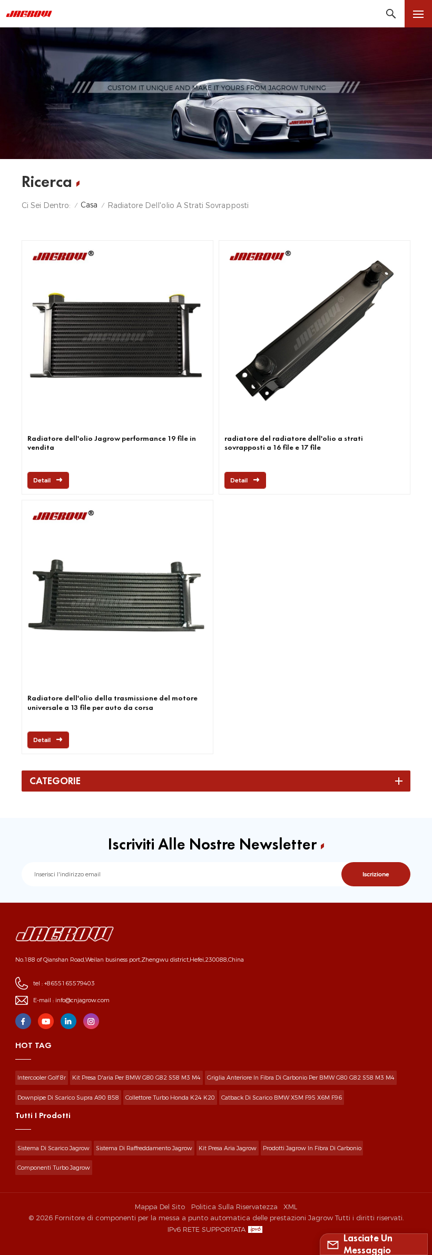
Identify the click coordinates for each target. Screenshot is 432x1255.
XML (290, 1206)
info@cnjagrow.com (82, 1000)
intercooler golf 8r (41, 1077)
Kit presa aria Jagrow (228, 1148)
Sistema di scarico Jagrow (53, 1148)
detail (42, 480)
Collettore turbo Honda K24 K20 (170, 1097)
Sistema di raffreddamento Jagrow (144, 1148)
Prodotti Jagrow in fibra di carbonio (312, 1148)
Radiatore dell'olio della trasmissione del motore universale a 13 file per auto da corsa (112, 703)
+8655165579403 (69, 983)
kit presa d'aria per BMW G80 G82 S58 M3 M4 (136, 1077)
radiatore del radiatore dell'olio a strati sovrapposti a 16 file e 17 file (293, 443)
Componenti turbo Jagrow (53, 1167)
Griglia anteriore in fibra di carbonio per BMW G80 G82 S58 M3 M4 (301, 1077)
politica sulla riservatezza (234, 1206)
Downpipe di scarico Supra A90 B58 (68, 1097)
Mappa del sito (160, 1206)
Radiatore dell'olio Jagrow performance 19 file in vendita (111, 443)
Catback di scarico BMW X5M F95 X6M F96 (281, 1097)
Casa (89, 205)
